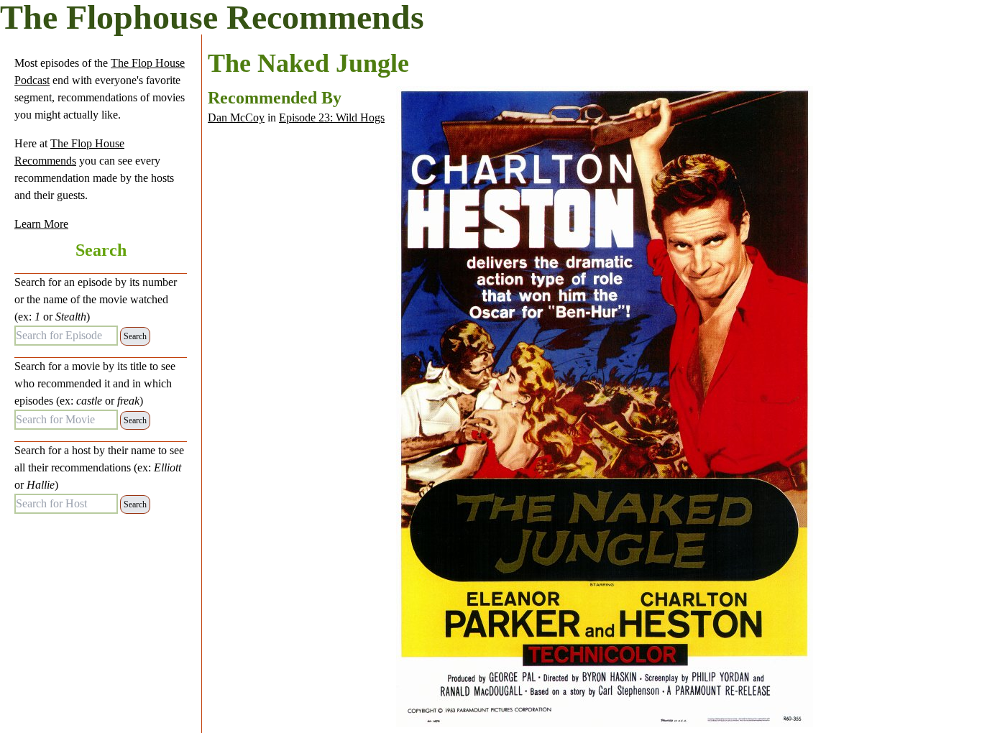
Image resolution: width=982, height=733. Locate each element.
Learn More (41, 224)
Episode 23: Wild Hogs (332, 117)
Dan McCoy (236, 117)
